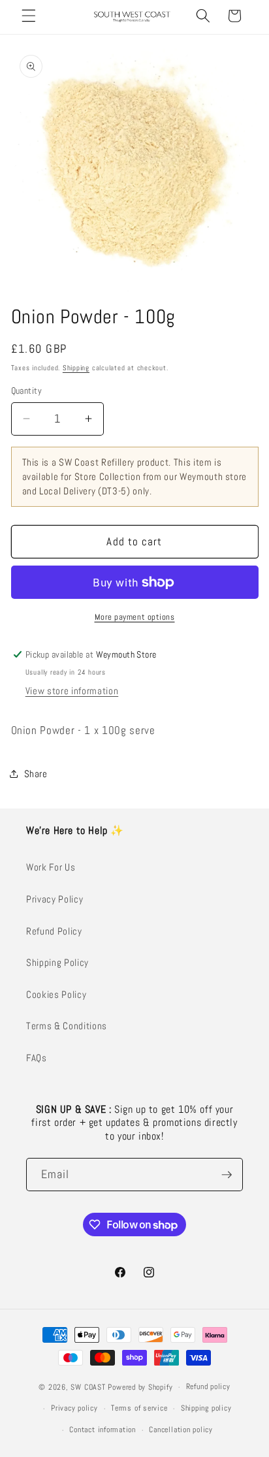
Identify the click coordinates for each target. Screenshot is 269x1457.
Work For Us (50, 867)
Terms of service (139, 1408)
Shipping (76, 367)
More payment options (135, 616)
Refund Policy (54, 931)
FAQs (36, 1058)
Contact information (102, 1429)
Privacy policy (74, 1408)
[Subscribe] (226, 1175)
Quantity (26, 390)
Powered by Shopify (140, 1387)
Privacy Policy (54, 899)
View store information (72, 690)
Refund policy (208, 1386)
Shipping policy (206, 1408)
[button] (28, 15)
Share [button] (36, 773)
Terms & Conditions (66, 1026)
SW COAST (88, 1387)
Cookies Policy (56, 994)
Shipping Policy (57, 962)
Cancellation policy (181, 1429)
